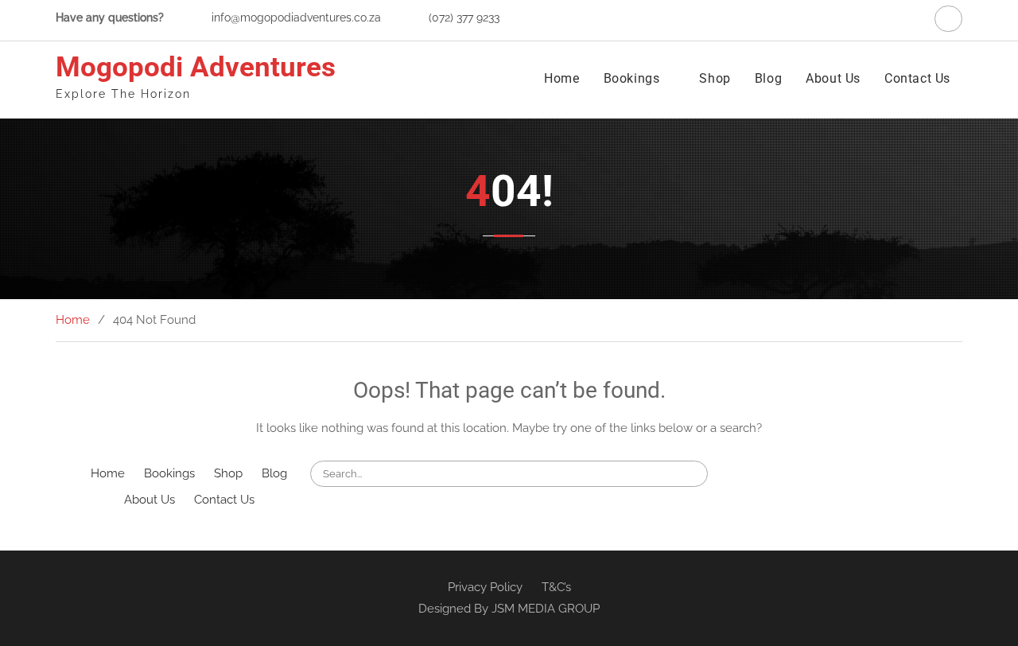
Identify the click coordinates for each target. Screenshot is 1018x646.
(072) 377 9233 (464, 17)
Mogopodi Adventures (196, 67)
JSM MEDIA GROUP (546, 608)
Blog (768, 78)
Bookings (632, 78)
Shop (714, 78)
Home (561, 78)
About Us (833, 78)
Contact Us (917, 78)
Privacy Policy (485, 587)
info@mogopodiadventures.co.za (296, 17)
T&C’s (556, 587)
